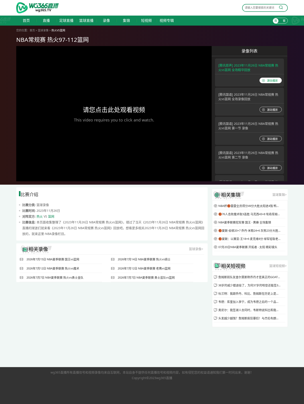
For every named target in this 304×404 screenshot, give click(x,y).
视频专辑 (167, 20)
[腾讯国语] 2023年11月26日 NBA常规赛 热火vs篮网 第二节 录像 (248, 155)
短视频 (146, 20)
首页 (26, 20)
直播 (46, 20)
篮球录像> (196, 249)
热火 (39, 216)
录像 (106, 20)
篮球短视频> (278, 266)
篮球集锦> (279, 194)
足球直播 (66, 20)
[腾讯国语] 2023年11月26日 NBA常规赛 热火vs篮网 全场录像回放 (248, 96)
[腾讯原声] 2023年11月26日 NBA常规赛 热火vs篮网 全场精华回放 (248, 67)
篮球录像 (43, 30)
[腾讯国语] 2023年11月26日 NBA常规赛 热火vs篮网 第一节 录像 (248, 125)
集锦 (126, 20)
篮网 (51, 216)
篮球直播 (86, 20)
